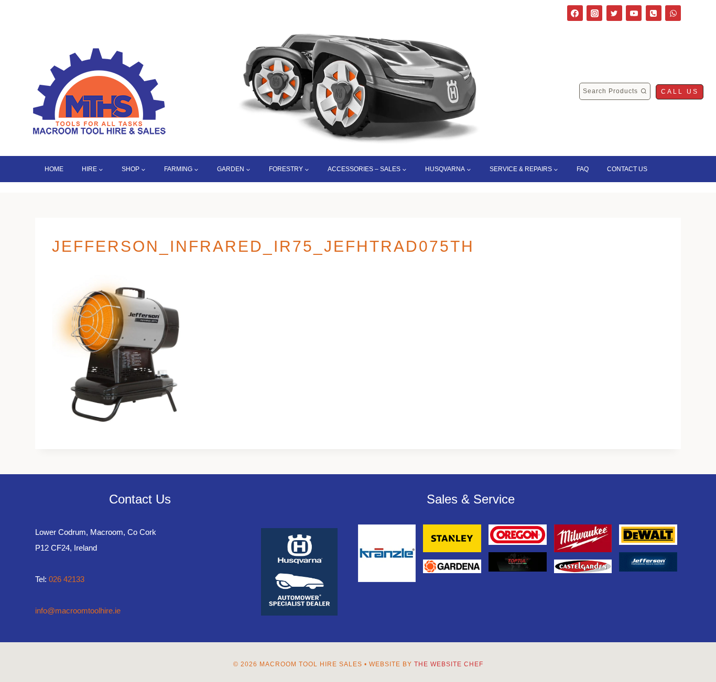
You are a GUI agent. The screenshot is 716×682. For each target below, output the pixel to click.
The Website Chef (448, 664)
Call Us (680, 91)
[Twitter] (614, 13)
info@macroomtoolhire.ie (78, 610)
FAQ (583, 169)
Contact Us (627, 169)
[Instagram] (594, 13)
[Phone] (653, 13)
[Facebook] (575, 13)
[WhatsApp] (673, 13)
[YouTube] (634, 13)
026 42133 (66, 579)
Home (54, 169)
